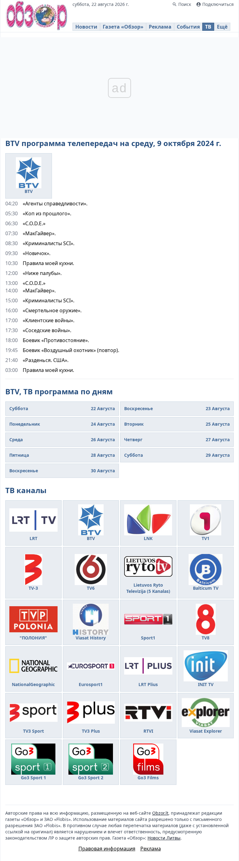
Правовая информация (106, 848)
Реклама (160, 26)
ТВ (208, 26)
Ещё (222, 26)
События (188, 26)
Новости (86, 26)
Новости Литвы (164, 838)
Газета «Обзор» (123, 26)
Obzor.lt (160, 813)
